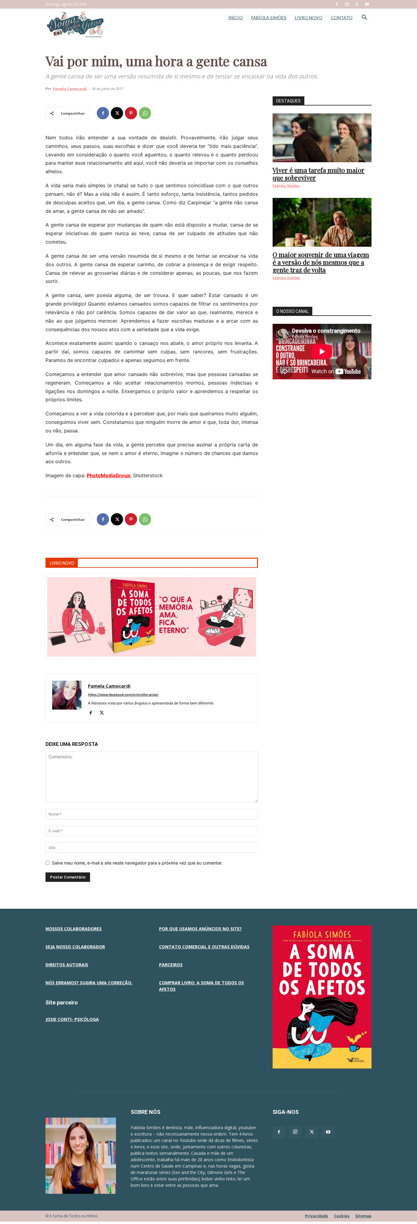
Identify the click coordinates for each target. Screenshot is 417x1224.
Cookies (342, 1216)
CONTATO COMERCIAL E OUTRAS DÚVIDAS (204, 947)
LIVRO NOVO (308, 17)
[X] (356, 4)
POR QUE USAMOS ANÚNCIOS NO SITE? (200, 929)
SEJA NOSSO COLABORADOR (75, 947)
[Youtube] (367, 4)
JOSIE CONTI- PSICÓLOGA (72, 1019)
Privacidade (316, 1216)
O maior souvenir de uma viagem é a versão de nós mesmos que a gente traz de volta (321, 262)
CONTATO (342, 17)
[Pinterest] (131, 113)
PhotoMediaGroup (108, 475)
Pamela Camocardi (70, 88)
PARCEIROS (171, 965)
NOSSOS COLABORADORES (73, 929)
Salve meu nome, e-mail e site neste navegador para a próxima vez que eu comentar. (137, 862)
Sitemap (363, 1216)
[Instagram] (346, 4)
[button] (364, 18)
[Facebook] (336, 4)
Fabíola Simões (286, 185)
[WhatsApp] (145, 113)
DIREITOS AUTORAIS (66, 965)
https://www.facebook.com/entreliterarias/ (123, 695)
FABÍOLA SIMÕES (268, 17)
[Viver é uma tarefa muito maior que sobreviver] (322, 137)
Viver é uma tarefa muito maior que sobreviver (318, 174)
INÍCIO (235, 17)
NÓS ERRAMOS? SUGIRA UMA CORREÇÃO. (88, 983)
